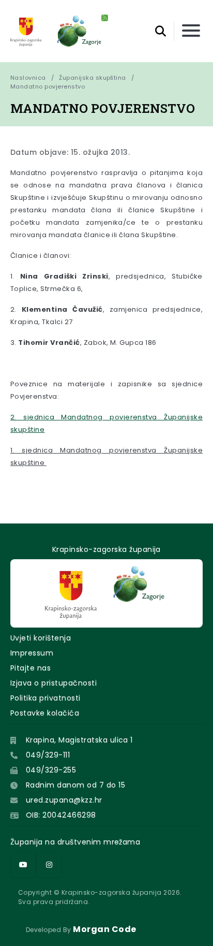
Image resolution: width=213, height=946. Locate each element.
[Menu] (191, 31)
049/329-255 (51, 770)
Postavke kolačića (44, 713)
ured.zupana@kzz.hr (64, 800)
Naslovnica (28, 77)
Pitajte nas (30, 668)
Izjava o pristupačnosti (53, 683)
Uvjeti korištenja (40, 638)
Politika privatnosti (45, 698)
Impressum (31, 653)
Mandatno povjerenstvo (47, 86)
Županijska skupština (92, 77)
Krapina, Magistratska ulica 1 (79, 740)
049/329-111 (48, 755)
